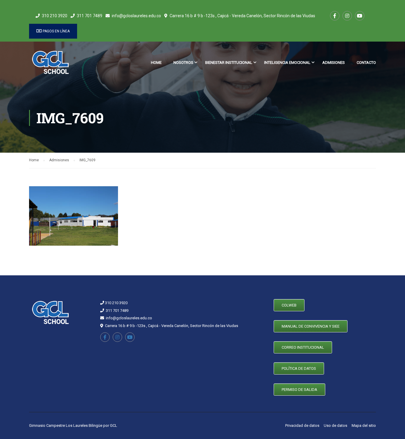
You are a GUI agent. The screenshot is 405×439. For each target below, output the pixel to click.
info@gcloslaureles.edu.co (136, 15)
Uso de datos (335, 425)
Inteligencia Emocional (287, 62)
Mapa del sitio (364, 425)
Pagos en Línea (56, 31)
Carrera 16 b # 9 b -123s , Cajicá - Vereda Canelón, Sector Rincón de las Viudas (242, 15)
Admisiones (333, 62)
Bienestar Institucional (228, 62)
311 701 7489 (89, 15)
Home (156, 62)
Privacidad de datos (302, 425)
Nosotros (183, 62)
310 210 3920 (54, 15)
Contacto (366, 62)
